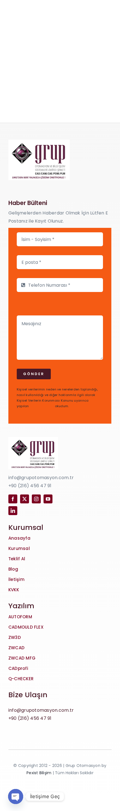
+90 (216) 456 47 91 (30, 718)
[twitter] (24, 498)
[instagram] (36, 498)
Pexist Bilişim (39, 773)
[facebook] (12, 498)
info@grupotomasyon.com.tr (41, 710)
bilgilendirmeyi (42, 406)
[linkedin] (12, 510)
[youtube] (48, 498)
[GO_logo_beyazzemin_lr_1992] (39, 142)
